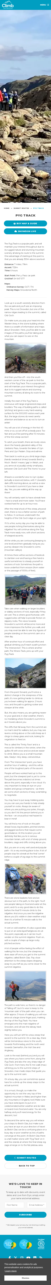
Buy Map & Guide (27, 223)
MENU (43, 5)
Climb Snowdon (8, 5)
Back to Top (27, 1166)
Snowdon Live (27, 231)
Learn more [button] (11, 1271)
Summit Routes (26, 1158)
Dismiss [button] (25, 1278)
